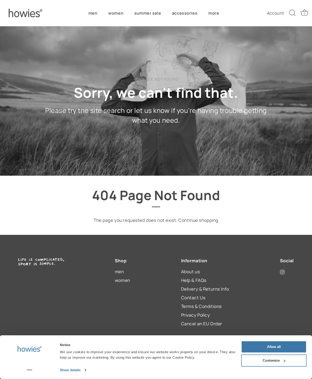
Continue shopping (198, 220)
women (115, 13)
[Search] (292, 13)
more (213, 13)
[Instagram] (282, 272)
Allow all (274, 347)
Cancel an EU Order (201, 324)
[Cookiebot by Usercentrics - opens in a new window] (30, 370)
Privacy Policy (195, 315)
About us (190, 272)
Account (275, 13)
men (93, 13)
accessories (184, 13)
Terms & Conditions (201, 306)
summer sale (147, 13)
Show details (70, 370)
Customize (271, 360)
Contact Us (193, 298)
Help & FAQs (193, 280)
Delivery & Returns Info (205, 289)
